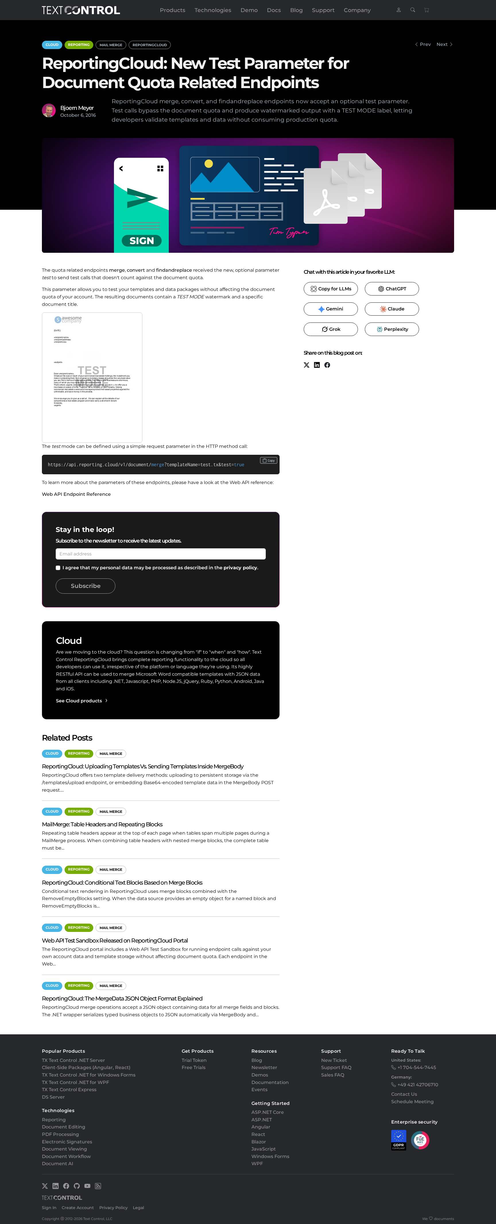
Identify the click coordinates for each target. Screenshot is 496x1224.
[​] (398, 10)
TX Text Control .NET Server (73, 1060)
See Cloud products (79, 701)
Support (323, 10)
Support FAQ (336, 1067)
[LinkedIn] (317, 365)
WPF (257, 1163)
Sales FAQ (332, 1075)
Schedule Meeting (412, 1101)
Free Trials (194, 1067)
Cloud (52, 44)
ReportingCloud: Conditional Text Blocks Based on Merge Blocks (122, 882)
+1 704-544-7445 (417, 1067)
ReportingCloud (150, 45)
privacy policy (240, 567)
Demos (259, 1075)
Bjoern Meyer (77, 107)
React (258, 1134)
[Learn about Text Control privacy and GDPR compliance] (398, 1140)
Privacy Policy (113, 1207)
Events (259, 1089)
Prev (425, 44)
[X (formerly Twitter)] (306, 365)
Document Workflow (66, 1156)
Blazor (258, 1142)
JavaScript (263, 1149)
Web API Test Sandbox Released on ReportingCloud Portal (115, 940)
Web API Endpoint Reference (76, 494)
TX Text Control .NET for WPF (75, 1082)
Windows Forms (270, 1156)
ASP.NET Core (267, 1112)
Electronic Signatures (67, 1142)
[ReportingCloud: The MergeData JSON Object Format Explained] (416, 44)
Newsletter (264, 1067)
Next (442, 44)
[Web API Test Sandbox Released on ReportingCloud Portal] (451, 44)
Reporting (79, 44)
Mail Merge (111, 45)
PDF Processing (60, 1134)
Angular (260, 1127)
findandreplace (174, 270)
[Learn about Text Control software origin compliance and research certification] (420, 1140)
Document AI (57, 1163)
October (70, 115)
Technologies (213, 10)
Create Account (78, 1207)
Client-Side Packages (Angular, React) (86, 1067)
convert (136, 270)
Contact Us (404, 1094)
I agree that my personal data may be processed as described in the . (160, 567)
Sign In (49, 1207)
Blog (296, 10)
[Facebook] (327, 365)
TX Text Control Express (69, 1089)
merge (117, 270)
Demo (249, 10)
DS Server (53, 1097)
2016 (91, 115)
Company (357, 10)
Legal (138, 1207)
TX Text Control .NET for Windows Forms (88, 1075)
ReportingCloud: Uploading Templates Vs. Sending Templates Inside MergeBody (142, 766)
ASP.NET (261, 1119)
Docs (274, 10)
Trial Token (194, 1060)
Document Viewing (64, 1149)
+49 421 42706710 (418, 1084)
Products (172, 10)
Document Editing (63, 1127)
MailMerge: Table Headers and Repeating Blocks (102, 824)
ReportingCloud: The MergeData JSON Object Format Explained (122, 998)
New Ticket (334, 1060)
